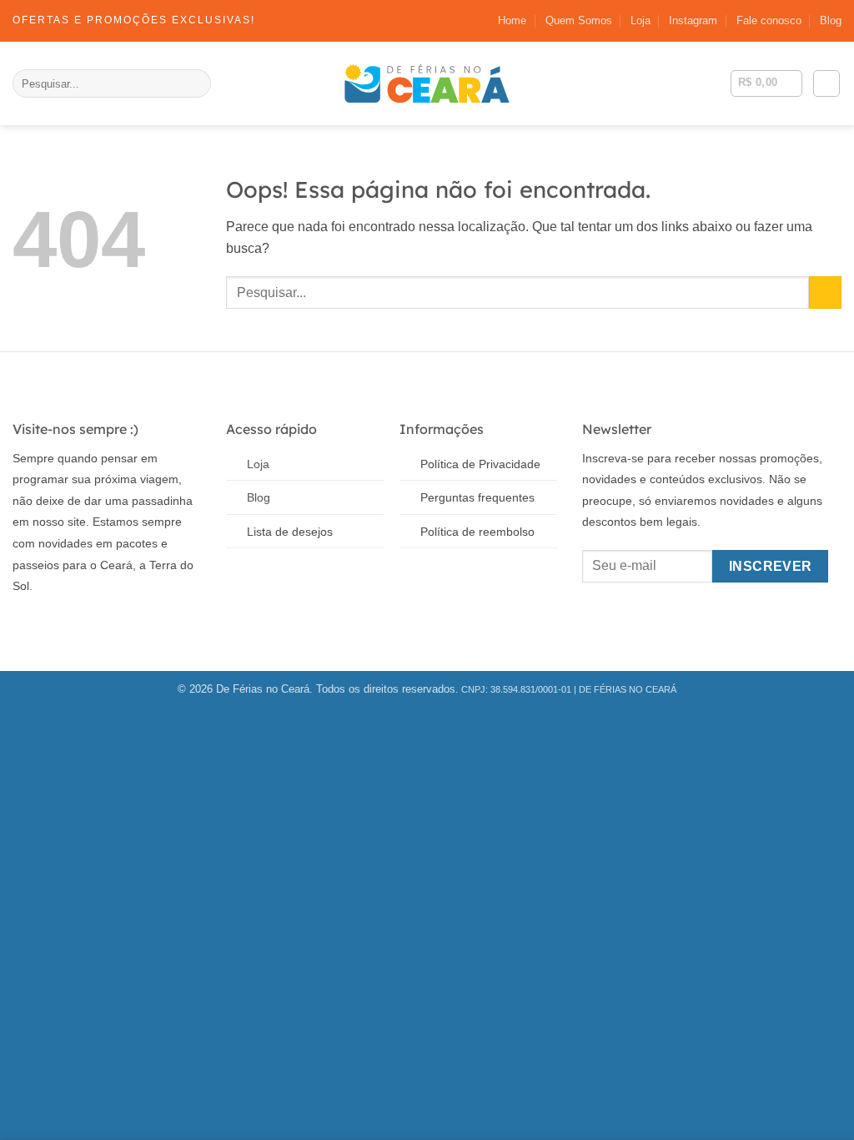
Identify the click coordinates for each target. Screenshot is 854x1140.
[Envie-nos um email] (74, 626)
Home (512, 20)
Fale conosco (768, 20)
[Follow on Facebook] (24, 626)
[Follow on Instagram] (49, 626)
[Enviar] (194, 83)
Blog (830, 20)
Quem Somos (578, 20)
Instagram (693, 20)
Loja (640, 20)
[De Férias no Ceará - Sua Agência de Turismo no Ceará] (427, 83)
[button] (826, 83)
